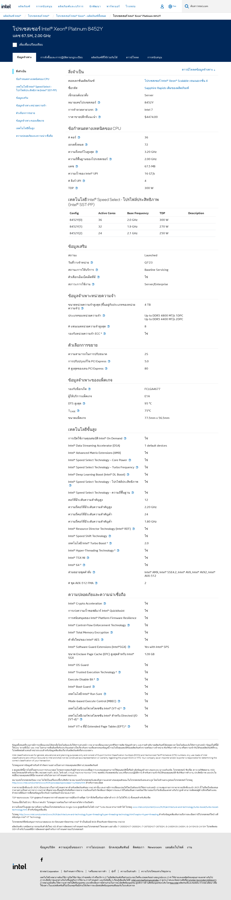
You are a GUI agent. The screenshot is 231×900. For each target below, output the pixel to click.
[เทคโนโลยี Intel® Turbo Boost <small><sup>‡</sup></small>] (110, 543)
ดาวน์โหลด (132, 57)
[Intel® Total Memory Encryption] (112, 632)
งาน (189, 847)
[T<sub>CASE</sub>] (78, 410)
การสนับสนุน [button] (44, 6)
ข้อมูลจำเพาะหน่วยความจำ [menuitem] (31, 105)
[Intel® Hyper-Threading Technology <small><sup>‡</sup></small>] (118, 550)
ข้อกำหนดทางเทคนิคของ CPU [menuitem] (32, 79)
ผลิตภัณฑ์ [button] (24, 6)
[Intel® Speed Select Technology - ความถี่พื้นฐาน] (133, 492)
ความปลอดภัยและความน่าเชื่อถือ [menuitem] (34, 135)
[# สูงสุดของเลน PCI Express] (106, 368)
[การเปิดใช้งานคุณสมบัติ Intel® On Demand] (125, 438)
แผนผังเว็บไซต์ (174, 847)
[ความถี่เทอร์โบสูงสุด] (97, 151)
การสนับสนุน (154, 57)
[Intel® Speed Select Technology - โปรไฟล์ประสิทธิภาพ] (70, 485)
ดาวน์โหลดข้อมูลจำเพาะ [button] (197, 69)
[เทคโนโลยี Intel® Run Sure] (105, 693)
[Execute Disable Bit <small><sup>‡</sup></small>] (98, 679)
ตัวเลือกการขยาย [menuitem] (25, 113)
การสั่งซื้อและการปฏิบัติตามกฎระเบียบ (61, 57)
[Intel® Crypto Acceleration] (105, 603)
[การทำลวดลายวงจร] (96, 109)
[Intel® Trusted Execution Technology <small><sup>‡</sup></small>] (119, 672)
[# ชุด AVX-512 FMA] (96, 583)
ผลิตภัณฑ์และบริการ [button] (71, 6)
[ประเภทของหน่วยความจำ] (104, 315)
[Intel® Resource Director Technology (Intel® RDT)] (134, 528)
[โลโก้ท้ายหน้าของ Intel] (20, 866)
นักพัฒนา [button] (95, 6)
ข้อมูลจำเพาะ (24, 57)
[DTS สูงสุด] (84, 403)
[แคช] (77, 166)
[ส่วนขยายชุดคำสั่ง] (94, 572)
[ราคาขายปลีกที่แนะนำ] (99, 116)
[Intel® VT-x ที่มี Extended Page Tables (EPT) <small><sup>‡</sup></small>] (129, 726)
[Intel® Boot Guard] (93, 686)
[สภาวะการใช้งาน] (93, 284)
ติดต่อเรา (138, 847)
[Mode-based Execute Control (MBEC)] (119, 701)
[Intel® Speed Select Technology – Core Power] (130, 460)
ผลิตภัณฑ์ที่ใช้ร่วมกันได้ (104, 57)
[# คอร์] (79, 137)
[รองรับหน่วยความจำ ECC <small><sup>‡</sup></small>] (104, 333)
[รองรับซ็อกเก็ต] (89, 388)
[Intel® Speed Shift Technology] (110, 536)
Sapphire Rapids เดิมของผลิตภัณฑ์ (167, 88)
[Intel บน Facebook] (42, 860)
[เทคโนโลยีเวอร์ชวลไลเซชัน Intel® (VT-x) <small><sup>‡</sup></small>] (124, 708)
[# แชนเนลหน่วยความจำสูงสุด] (108, 326)
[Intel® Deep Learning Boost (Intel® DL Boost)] (128, 474)
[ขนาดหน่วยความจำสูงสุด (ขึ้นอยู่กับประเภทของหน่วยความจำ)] (82, 308)
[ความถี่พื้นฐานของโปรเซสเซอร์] (110, 159)
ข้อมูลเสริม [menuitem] (22, 97)
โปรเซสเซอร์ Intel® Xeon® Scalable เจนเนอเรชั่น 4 (176, 81)
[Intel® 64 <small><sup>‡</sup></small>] (84, 564)
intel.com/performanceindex (145, 880)
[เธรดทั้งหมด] (86, 144)
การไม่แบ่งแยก (95, 847)
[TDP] (77, 188)
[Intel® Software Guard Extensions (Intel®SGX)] (129, 646)
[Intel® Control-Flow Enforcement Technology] (128, 625)
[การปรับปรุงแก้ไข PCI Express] (109, 361)
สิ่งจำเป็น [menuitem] (21, 71)
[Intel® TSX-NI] (88, 557)
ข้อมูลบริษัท (47, 847)
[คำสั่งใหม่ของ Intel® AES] (102, 639)
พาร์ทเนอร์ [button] (113, 6)
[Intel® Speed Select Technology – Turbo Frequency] (137, 467)
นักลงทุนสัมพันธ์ (119, 847)
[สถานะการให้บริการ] (97, 269)
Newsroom (155, 847)
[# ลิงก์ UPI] (84, 180)
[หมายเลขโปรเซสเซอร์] (99, 102)
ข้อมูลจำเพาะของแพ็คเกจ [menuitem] (30, 120)
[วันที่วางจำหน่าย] (92, 262)
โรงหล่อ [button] (131, 6)
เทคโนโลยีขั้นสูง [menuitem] (25, 128)
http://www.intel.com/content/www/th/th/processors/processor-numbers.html (48, 782)
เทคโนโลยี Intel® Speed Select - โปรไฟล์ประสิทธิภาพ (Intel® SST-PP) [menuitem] (36, 88)
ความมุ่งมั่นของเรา (71, 847)
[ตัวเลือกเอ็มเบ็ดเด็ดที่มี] (98, 277)
